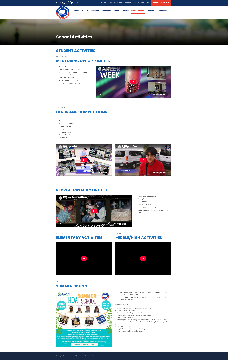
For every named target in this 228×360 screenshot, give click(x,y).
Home (76, 11)
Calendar (150, 11)
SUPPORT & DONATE (161, 3)
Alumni (119, 3)
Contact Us (145, 3)
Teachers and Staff (131, 3)
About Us (85, 11)
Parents (126, 11)
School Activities (138, 11)
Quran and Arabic (108, 3)
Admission (95, 11)
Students (116, 11)
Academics (106, 11)
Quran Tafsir (162, 11)
